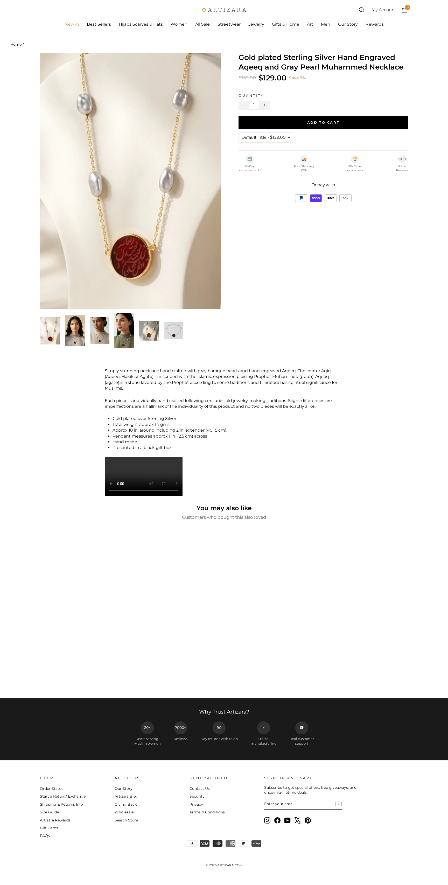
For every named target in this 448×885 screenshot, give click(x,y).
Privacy (196, 804)
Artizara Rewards (55, 820)
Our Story (348, 24)
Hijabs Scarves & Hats (141, 24)
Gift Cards (49, 828)
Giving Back (126, 804)
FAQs (45, 836)
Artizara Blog (126, 796)
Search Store (126, 820)
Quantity (251, 96)
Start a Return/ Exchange (63, 796)
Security (197, 796)
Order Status (51, 788)
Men (325, 24)
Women (179, 24)
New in (72, 24)
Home (16, 44)
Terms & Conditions (207, 812)
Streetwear (229, 24)
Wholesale (124, 812)
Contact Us (200, 788)
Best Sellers (99, 24)
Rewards (375, 24)
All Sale (202, 24)
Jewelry (256, 24)
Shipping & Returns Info (61, 804)
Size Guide (49, 812)
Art (310, 24)
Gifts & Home (285, 24)
